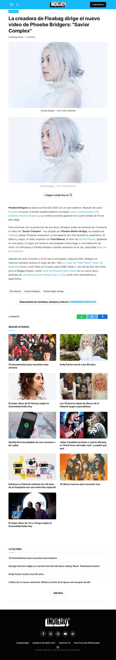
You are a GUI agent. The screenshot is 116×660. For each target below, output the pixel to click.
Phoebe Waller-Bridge (54, 291)
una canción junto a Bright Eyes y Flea (43, 274)
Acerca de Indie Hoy (44, 643)
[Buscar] (17, 4)
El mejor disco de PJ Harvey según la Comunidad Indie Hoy (28, 405)
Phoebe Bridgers (32, 291)
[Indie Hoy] (58, 4)
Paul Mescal (15, 291)
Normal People (87, 239)
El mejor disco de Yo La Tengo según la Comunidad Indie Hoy (29, 524)
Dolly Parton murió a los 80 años (78, 364)
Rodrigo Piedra (17, 37)
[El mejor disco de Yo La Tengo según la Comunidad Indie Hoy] (32, 506)
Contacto (65, 643)
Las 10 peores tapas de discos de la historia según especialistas (79, 405)
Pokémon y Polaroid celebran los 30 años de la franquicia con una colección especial (32, 486)
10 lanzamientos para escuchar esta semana (28, 366)
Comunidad (98, 5)
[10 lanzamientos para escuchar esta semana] (32, 347)
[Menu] (12, 4)
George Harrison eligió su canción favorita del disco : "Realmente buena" (54, 566)
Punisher (13, 211)
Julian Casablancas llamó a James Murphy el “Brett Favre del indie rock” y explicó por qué (83, 445)
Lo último (15, 549)
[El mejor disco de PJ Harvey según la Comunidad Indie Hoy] (32, 386)
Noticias (13, 11)
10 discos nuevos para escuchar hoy (80, 484)
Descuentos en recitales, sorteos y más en (58, 301)
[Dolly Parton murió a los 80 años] (84, 347)
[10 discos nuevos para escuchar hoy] (84, 467)
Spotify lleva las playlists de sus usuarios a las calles (31, 444)
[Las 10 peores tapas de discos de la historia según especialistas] (84, 386)
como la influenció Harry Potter (59, 270)
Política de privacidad (87, 643)
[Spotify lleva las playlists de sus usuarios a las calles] (32, 425)
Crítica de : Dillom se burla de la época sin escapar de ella (49, 582)
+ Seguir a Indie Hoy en (56, 195)
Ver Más (58, 593)
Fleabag (12, 235)
